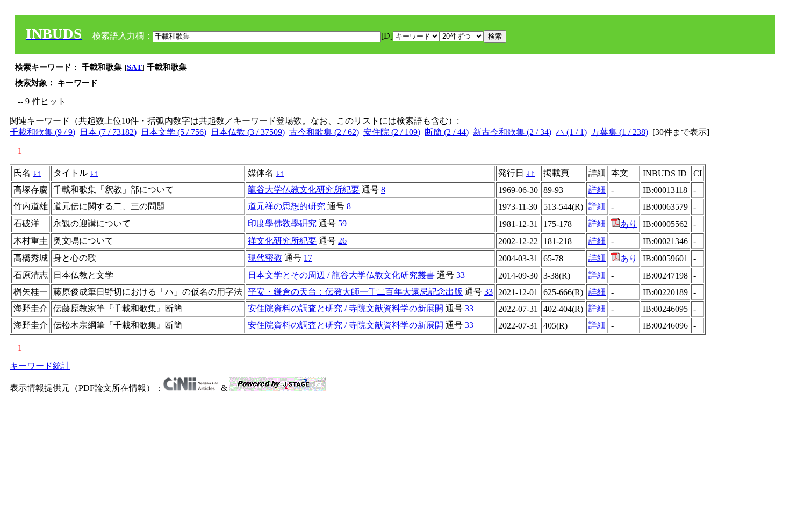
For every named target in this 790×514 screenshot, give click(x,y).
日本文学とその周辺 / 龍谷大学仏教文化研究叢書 (341, 275)
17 (308, 257)
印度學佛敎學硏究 (282, 223)
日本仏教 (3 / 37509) (248, 132)
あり (628, 224)
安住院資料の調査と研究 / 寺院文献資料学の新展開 (345, 308)
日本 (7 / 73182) (108, 132)
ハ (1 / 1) (571, 132)
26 (342, 240)
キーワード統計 (40, 365)
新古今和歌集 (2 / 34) (512, 132)
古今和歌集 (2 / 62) (324, 132)
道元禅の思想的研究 (286, 206)
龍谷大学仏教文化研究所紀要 (304, 189)
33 (460, 275)
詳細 (597, 189)
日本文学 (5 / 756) (173, 132)
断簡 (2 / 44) (447, 132)
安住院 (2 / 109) (391, 132)
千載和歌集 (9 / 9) (42, 132)
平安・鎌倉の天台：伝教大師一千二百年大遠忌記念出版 (355, 291)
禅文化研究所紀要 (282, 240)
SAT (134, 67)
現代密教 (265, 257)
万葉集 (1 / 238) (619, 132)
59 (342, 223)
